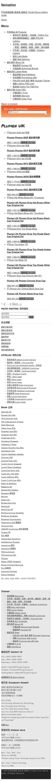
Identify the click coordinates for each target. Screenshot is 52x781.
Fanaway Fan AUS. (9, 432)
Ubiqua (4, 559)
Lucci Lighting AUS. (11, 481)
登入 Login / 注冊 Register (16, 108)
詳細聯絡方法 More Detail (13, 677)
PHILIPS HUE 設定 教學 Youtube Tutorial (31, 80)
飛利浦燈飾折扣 (7, 350)
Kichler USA (7, 458)
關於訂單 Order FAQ (16, 89)
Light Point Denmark (11, 464)
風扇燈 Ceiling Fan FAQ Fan (26, 86)
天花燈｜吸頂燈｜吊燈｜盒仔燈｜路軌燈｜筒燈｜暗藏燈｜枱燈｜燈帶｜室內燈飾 (31, 46)
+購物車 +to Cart (28, 142)
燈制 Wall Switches (21, 59)
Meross (4, 497)
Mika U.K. (5, 500)
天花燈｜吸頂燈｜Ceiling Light (21, 371)
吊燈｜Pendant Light (16, 374)
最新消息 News (13, 633)
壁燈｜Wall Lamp (14, 377)
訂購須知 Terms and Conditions (14, 777)
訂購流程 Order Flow (22, 98)
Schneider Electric (10, 539)
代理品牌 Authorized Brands (25, 68)
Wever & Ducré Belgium (12, 565)
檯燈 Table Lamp (14, 380)
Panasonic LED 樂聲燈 (11, 523)
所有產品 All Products (16, 32)
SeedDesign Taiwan (10, 542)
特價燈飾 (5, 347)
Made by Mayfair (9, 484)
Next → (17, 303)
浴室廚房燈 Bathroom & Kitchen (21, 388)
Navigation (8, 4)
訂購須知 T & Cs (20, 92)
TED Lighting (7, 552)
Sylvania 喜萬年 (8, 549)
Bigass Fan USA (8, 415)
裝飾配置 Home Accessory (18, 394)
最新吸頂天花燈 (7, 334)
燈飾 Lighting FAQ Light (23, 83)
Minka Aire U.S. (8, 503)
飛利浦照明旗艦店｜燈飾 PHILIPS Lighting (26, 616)
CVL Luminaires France (12, 422)
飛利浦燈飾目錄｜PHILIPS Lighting (23, 368)
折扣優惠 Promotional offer (25, 77)
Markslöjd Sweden (9, 490)
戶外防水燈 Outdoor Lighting (21, 391)
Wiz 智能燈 (6, 568)
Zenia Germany (8, 575)
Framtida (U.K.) (8, 438)
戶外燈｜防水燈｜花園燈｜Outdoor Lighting (27, 605)
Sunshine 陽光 (8, 546)
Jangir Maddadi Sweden (12, 454)
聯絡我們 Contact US (22, 65)
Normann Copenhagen (11, 520)
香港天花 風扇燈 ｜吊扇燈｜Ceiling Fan (31, 35)
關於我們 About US (15, 62)
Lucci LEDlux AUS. (10, 477)
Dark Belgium (7, 425)
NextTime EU (7, 510)
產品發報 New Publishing (24, 74)
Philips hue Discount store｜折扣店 (24, 366)
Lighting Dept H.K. (10, 471)
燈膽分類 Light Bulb (16, 402)
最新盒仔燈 (6, 340)
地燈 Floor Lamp (14, 382)
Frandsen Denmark (9, 441)
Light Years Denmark (11, 468)
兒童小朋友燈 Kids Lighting (20, 385)
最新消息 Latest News (17, 71)
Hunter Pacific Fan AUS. (12, 448)
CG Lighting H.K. (9, 419)
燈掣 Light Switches (17, 397)
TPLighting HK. (8, 555)
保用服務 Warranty (21, 95)
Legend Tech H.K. (9, 461)
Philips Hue (7, 526)
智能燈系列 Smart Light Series (21, 360)
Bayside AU (6, 412)
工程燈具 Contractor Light (19, 399)
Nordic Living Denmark (12, 513)
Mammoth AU (6, 487)
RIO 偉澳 (5, 536)
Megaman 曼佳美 (8, 494)
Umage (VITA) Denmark (11, 562)
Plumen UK (5, 533)
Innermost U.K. (8, 451)
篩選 (31, 317)
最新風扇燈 (6, 344)
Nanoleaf (5, 507)
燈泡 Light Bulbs (20, 56)
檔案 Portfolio (14, 647)
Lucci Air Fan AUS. (10, 474)
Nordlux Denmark (9, 516)
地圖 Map (5, 725)
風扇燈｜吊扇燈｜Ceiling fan (20, 363)
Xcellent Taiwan (9, 572)
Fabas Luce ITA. (8, 428)
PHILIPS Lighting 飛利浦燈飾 (14, 529)
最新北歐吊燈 (6, 327)
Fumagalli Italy (8, 445)
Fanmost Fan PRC (9, 435)
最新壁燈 (5, 337)
